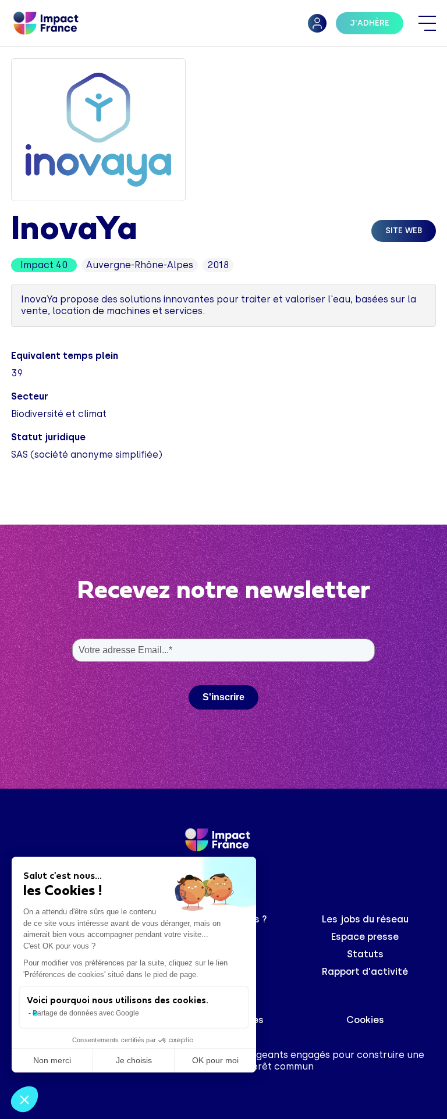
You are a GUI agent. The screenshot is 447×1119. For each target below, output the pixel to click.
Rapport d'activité (365, 971)
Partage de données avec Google (86, 1013)
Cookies (365, 1019)
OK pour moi (215, 1060)
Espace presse (365, 936)
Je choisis (134, 1060)
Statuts (365, 954)
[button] (24, 1099)
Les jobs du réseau (365, 919)
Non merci (52, 1060)
